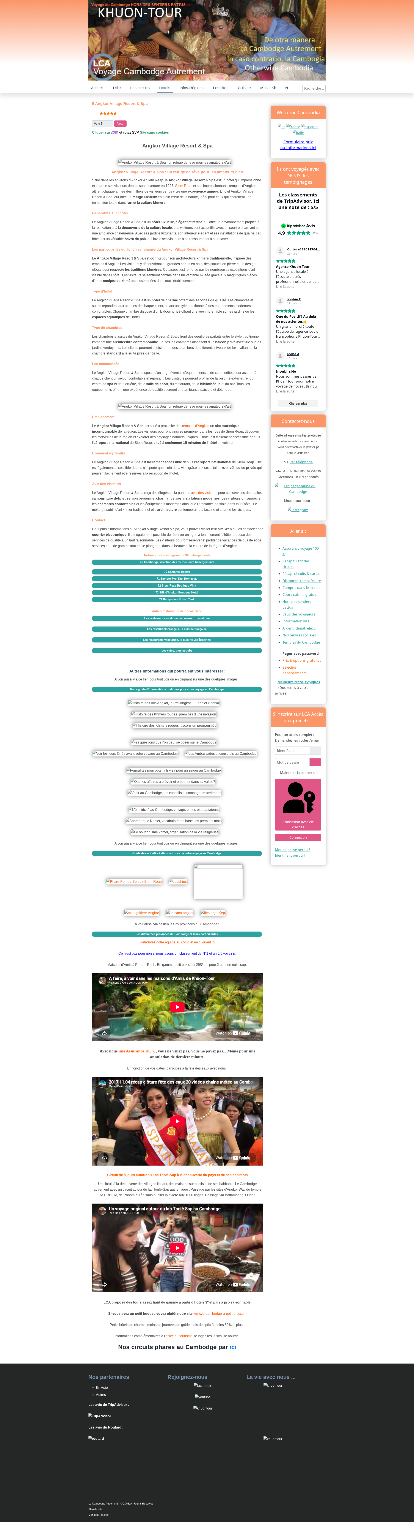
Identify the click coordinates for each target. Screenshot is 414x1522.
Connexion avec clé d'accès (298, 824)
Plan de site (95, 1509)
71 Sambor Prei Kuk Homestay (177, 578)
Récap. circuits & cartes (301, 573)
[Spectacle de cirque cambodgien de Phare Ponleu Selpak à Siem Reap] (137, 878)
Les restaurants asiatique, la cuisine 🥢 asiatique (177, 618)
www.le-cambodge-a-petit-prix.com (219, 1313)
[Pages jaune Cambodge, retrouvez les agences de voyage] (298, 488)
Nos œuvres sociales (299, 635)
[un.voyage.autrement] (298, 509)
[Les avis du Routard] (96, 1438)
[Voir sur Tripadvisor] (280, 251)
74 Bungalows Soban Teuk (176, 599)
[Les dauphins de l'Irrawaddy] (180, 878)
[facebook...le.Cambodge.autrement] (202, 1385)
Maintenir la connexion (299, 772)
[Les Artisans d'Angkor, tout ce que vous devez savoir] (182, 910)
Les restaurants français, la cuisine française (177, 629)
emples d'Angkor (196, 426)
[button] (117, 88)
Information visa (295, 621)
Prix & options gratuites (301, 660)
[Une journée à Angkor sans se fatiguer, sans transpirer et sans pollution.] (221, 878)
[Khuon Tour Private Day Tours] (99, 1416)
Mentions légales (98, 1514)
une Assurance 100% (137, 1051)
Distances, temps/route (301, 580)
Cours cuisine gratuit (299, 594)
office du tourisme (179, 1336)
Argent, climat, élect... (299, 628)
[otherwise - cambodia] (281, 126)
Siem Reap (184, 186)
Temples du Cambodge (301, 642)
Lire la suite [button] (285, 286)
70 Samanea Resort (177, 571)
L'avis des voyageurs (298, 614)
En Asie (102, 1387)
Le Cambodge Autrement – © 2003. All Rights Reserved (121, 1503)
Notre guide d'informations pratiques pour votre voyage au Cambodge (177, 689)
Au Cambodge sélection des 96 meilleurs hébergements (177, 562)
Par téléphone (301, 462)
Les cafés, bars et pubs (177, 650)
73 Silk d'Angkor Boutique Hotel (176, 592)
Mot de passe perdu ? (292, 849)
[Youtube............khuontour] (203, 1397)
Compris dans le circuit (301, 587)
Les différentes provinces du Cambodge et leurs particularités (177, 934)
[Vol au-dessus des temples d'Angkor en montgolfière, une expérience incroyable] (144, 910)
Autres (101, 1395)
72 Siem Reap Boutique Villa (177, 585)
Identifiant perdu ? (290, 855)
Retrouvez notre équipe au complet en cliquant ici (177, 942)
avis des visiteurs (204, 493)
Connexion (298, 837)
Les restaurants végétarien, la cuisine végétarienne (177, 639)
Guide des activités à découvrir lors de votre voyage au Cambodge (176, 853)
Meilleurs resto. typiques (299, 682)
